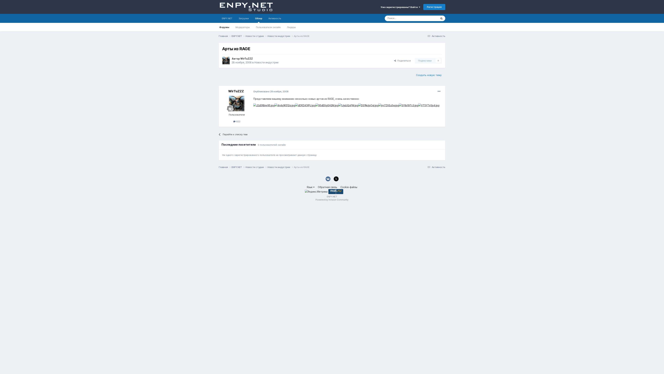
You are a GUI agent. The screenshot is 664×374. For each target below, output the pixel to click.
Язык (310, 187)
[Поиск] (441, 18)
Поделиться (403, 60)
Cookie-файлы (348, 187)
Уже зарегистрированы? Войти (400, 7)
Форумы (224, 27)
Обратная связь (327, 187)
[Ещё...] (439, 91)
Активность (274, 18)
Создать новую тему (429, 75)
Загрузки (244, 18)
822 (238, 121)
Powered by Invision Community (332, 199)
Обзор (258, 18)
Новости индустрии (266, 62)
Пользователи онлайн (268, 27)
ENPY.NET (227, 18)
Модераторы (243, 27)
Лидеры (291, 27)
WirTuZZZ (246, 58)
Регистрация (434, 7)
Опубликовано (270, 91)
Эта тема (428, 18)
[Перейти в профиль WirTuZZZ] (226, 60)
